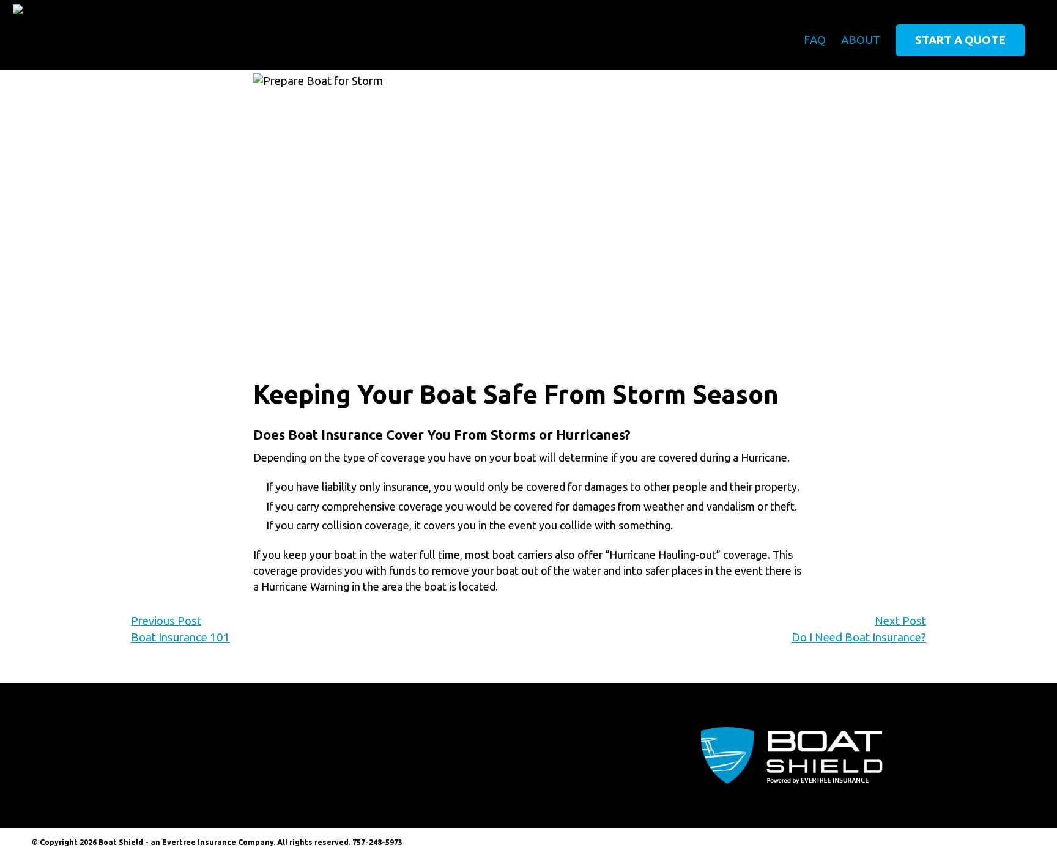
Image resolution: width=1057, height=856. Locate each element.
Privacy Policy (998, 842)
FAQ (815, 40)
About (860, 40)
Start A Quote (960, 40)
